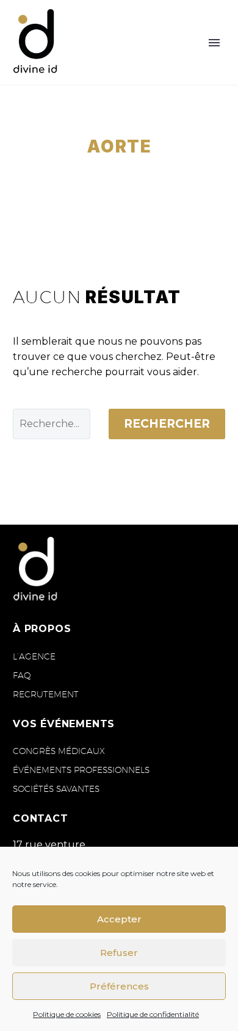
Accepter (119, 919)
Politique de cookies (67, 1014)
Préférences (119, 986)
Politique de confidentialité (153, 1014)
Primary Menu (214, 43)
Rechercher (167, 424)
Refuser (119, 952)
